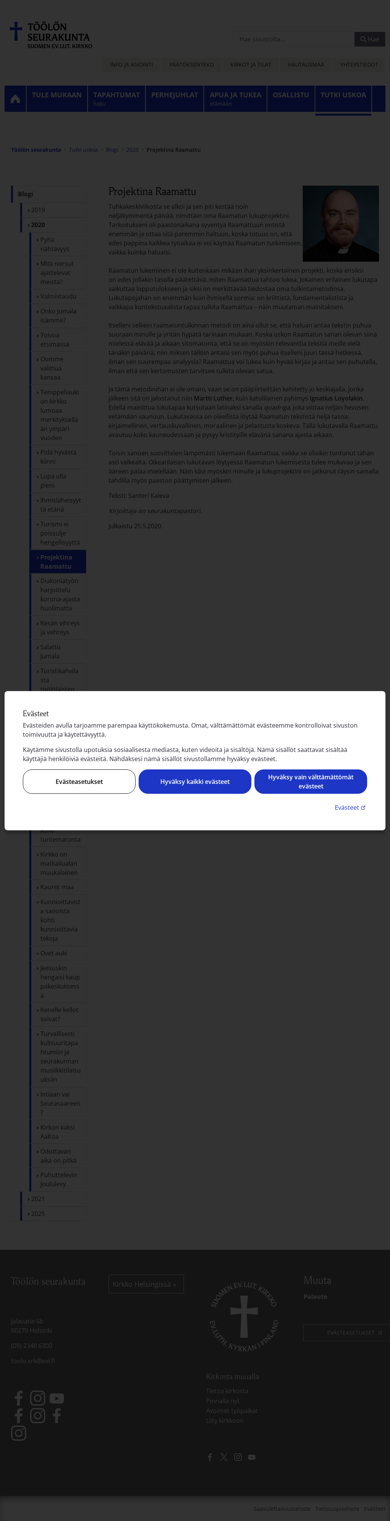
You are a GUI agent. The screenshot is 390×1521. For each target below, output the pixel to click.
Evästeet (351, 807)
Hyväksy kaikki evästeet (195, 781)
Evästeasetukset (79, 781)
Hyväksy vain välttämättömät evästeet (310, 781)
